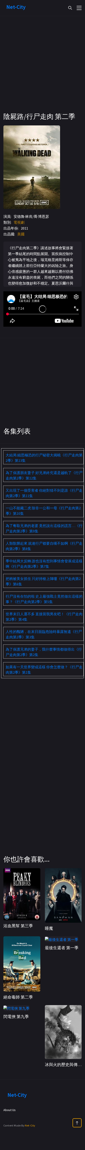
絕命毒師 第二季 (18, 997)
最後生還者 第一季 (61, 947)
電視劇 (19, 222)
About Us (9, 1110)
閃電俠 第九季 (16, 1016)
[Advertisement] (42, 69)
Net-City (30, 1125)
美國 (20, 234)
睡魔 (49, 928)
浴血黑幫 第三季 (18, 925)
